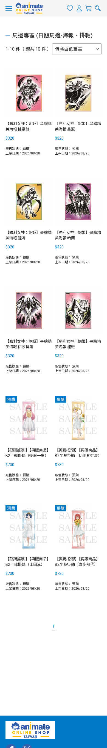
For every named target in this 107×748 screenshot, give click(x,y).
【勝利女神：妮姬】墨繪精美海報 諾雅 (78, 344)
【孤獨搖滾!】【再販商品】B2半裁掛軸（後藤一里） (27, 453)
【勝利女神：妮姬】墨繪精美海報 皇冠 (78, 126)
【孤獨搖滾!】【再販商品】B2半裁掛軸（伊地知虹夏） (78, 453)
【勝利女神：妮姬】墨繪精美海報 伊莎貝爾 (28, 344)
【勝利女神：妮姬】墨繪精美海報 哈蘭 (78, 235)
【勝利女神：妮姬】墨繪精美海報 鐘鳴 (28, 235)
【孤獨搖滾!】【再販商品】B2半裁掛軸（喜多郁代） (77, 562)
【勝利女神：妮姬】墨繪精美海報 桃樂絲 (28, 126)
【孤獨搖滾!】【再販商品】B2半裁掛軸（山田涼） (27, 562)
